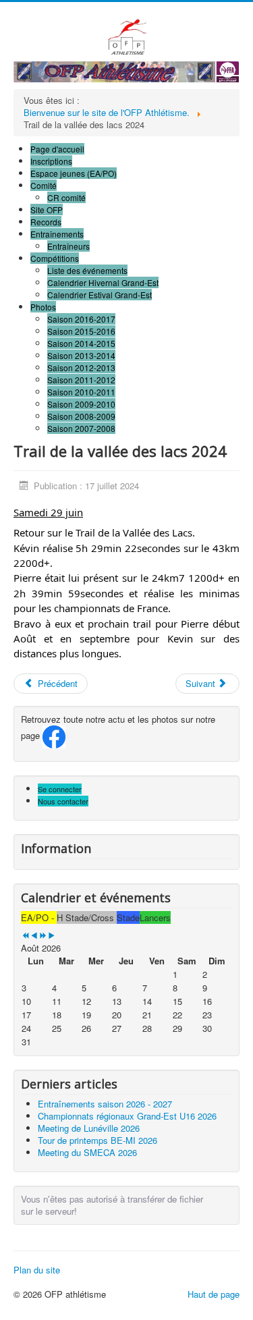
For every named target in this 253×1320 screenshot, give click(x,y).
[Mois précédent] (34, 935)
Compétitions (54, 258)
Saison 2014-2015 (81, 343)
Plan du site (36, 1270)
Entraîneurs (68, 246)
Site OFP (46, 209)
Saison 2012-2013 (81, 367)
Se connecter (60, 788)
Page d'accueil (57, 149)
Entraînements (57, 234)
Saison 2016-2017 (81, 319)
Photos (43, 306)
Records (45, 221)
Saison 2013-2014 (81, 355)
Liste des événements (87, 270)
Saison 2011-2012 (81, 379)
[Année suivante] (42, 935)
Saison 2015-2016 (81, 331)
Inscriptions (51, 161)
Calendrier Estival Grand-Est (99, 294)
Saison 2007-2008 (81, 428)
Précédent (56, 683)
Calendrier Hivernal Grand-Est (103, 282)
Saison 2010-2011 (81, 391)
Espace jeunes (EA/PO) (73, 173)
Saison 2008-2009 (81, 416)
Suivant (202, 683)
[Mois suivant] (51, 935)
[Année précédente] (25, 935)
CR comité (66, 197)
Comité (43, 185)
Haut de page (214, 1294)
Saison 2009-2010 (81, 404)
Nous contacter (63, 801)
